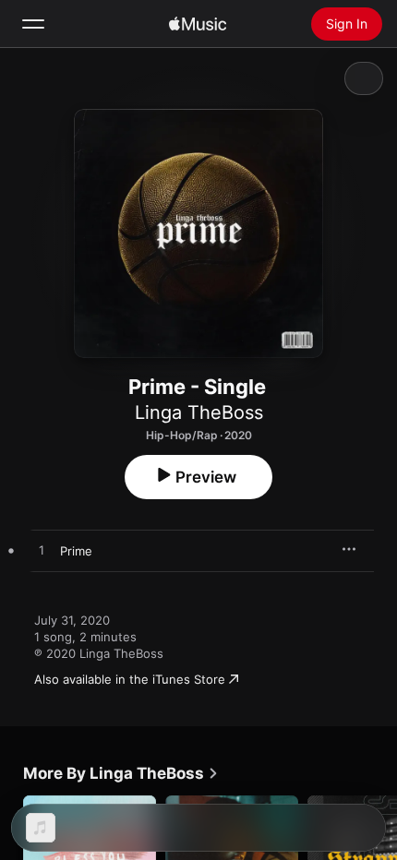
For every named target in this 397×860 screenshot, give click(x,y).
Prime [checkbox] (76, 550)
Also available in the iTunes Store (129, 679)
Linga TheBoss (199, 412)
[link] (121, 773)
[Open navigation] (33, 24)
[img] (197, 24)
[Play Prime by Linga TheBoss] (41, 551)
